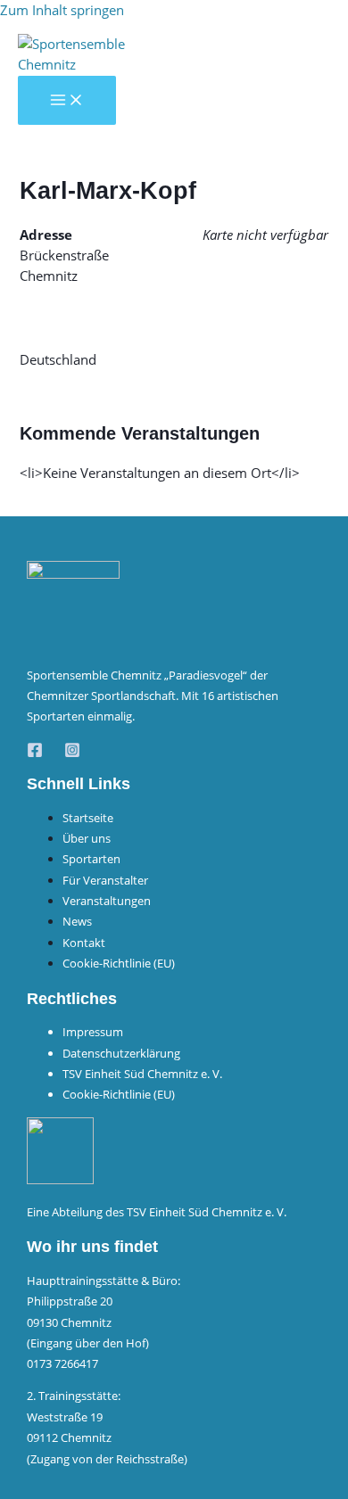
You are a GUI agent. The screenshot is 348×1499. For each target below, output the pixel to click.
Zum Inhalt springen (62, 10)
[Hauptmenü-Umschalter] (67, 101)
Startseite (87, 818)
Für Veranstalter (105, 880)
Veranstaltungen (106, 901)
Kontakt (83, 943)
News (77, 921)
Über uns (86, 838)
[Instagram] (72, 753)
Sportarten (91, 859)
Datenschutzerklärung (121, 1053)
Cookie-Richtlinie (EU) (118, 963)
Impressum (92, 1032)
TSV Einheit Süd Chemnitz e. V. (142, 1074)
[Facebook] (35, 753)
